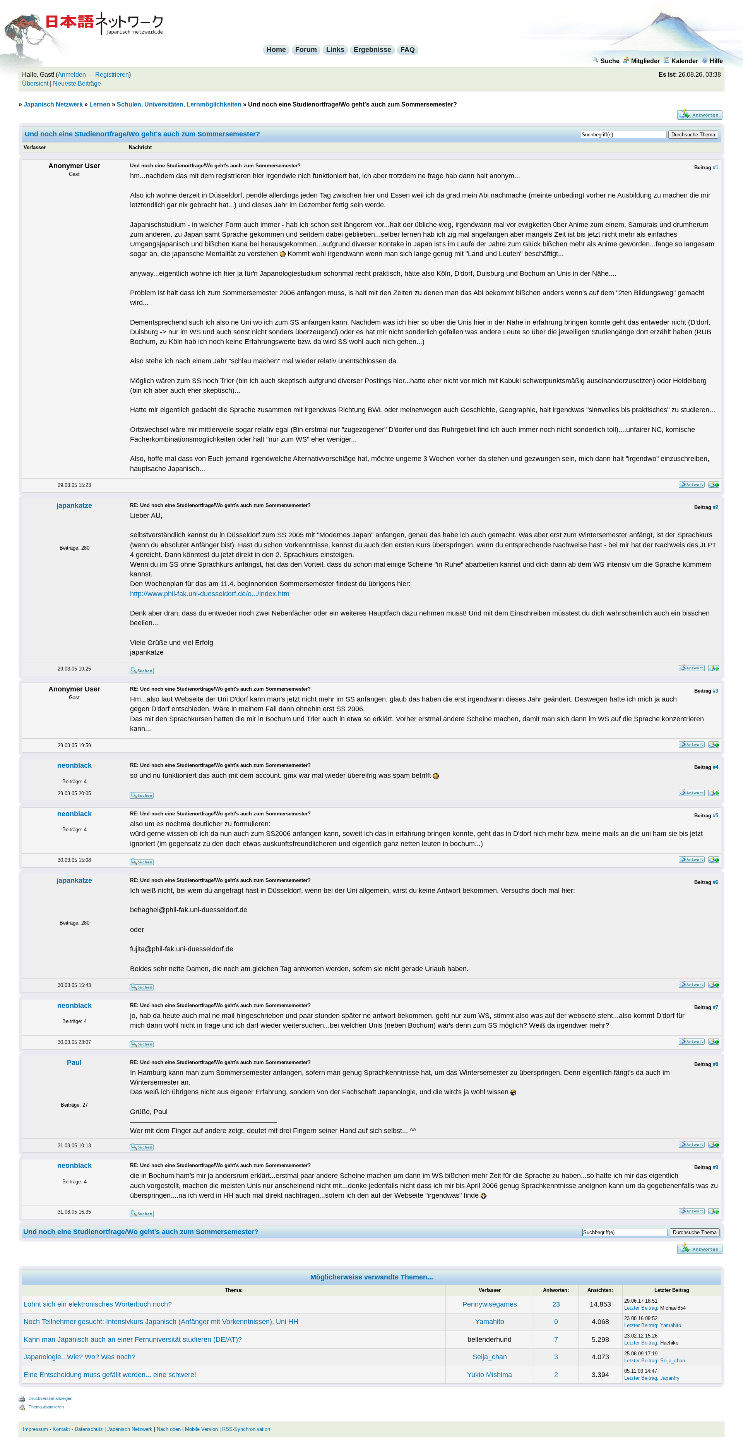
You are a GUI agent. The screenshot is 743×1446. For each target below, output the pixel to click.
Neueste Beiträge (77, 83)
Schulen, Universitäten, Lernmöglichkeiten (179, 104)
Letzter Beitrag (640, 1308)
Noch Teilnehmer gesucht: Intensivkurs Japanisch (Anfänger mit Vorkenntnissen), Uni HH (161, 1322)
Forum (306, 49)
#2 (715, 507)
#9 (715, 1167)
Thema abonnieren (46, 1407)
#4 (715, 767)
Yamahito (489, 1322)
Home (276, 49)
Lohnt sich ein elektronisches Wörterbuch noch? (98, 1304)
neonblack (74, 765)
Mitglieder (645, 61)
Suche (610, 61)
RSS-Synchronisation (246, 1429)
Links (335, 49)
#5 (715, 815)
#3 (715, 691)
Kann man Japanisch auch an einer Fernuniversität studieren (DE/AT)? (133, 1339)
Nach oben (169, 1429)
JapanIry (670, 1378)
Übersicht (35, 83)
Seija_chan (490, 1357)
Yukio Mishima (489, 1375)
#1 (715, 167)
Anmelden (72, 74)
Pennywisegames (489, 1304)
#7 (715, 1007)
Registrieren (112, 74)
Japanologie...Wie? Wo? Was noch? (79, 1357)
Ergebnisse (372, 49)
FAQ (408, 49)
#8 (715, 1064)
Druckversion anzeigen (50, 1398)
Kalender (684, 61)
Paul (74, 1062)
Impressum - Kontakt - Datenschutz (63, 1429)
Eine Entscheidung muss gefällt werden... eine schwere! (110, 1375)
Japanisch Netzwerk (53, 104)
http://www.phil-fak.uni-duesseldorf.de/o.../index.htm (209, 594)
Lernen (99, 104)
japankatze (74, 505)
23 (556, 1304)
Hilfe (716, 61)
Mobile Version (201, 1429)
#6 (715, 882)
